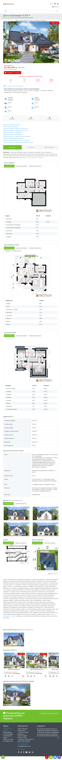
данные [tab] (13, 147)
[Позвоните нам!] (46, 757)
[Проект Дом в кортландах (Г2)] (36, 660)
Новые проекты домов (10, 126)
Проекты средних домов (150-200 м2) (15, 128)
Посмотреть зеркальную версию (24, 17)
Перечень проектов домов (11, 124)
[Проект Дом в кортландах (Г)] (14, 660)
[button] (47, 757)
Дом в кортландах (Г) (14, 669)
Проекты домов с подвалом (12, 132)
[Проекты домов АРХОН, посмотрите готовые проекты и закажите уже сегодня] (9, 4)
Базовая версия (7, 17)
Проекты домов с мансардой (12, 134)
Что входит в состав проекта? (14, 86)
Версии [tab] (32, 147)
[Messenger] (55, 757)
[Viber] (59, 757)
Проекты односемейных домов (13, 138)
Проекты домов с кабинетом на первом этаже (18, 142)
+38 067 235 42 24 (23, 742)
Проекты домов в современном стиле (15, 130)
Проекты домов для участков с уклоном (16, 140)
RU (51, 3)
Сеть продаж (21, 749)
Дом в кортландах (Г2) (36, 669)
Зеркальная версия (21, 166)
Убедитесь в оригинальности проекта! (33, 157)
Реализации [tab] (50, 147)
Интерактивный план (35, 166)
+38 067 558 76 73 (23, 744)
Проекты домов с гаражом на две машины (17, 136)
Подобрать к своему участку (13, 250)
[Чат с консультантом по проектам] (51, 757)
